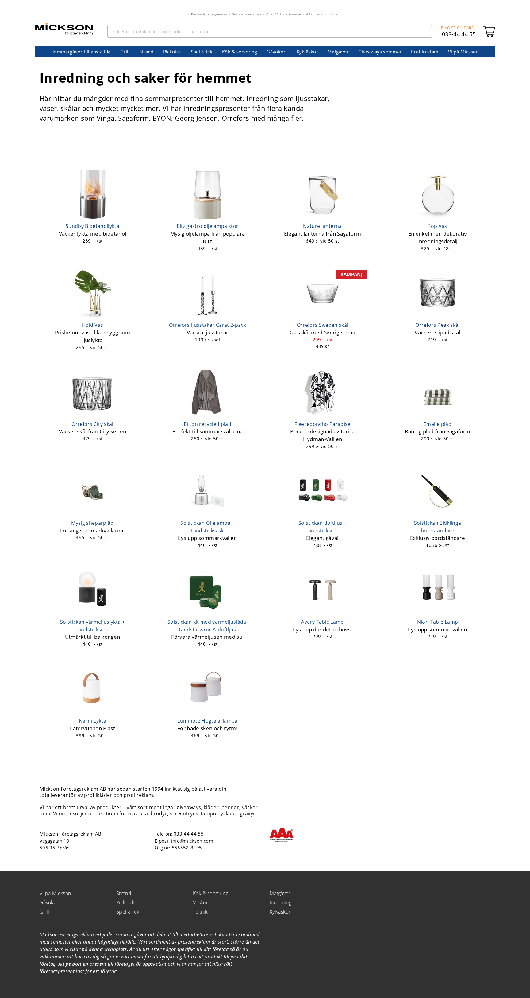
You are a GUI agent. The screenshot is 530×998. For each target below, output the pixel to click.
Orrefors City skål (92, 424)
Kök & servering (239, 52)
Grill (125, 52)
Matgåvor (338, 52)
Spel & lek (202, 52)
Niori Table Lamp (437, 621)
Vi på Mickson (463, 52)
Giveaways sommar (379, 52)
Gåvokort (277, 52)
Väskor (200, 902)
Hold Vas (92, 325)
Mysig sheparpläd (92, 523)
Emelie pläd (437, 424)
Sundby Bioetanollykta (92, 226)
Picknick (172, 52)
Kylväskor (307, 52)
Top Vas (437, 226)
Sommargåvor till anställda (81, 52)
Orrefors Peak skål (437, 325)
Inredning (280, 902)
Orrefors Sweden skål (322, 325)
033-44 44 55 (459, 34)
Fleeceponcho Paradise (322, 424)
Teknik (200, 911)
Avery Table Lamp (322, 621)
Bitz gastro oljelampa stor (208, 226)
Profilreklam (424, 52)
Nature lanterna (322, 226)
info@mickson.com (192, 841)
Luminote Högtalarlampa (207, 720)
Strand (146, 52)
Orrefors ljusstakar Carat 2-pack (207, 325)
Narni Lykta (92, 720)
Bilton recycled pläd (207, 424)
